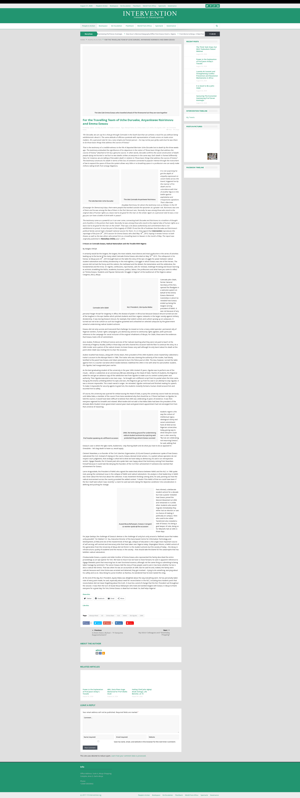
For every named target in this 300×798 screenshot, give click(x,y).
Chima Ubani (141, 128)
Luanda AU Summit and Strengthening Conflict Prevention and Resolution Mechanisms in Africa (207, 74)
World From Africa (149, 6)
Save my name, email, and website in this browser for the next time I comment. (145, 742)
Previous (98, 630)
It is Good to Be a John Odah (205, 87)
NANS (152, 128)
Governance (172, 6)
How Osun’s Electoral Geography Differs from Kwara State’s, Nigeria (125, 34)
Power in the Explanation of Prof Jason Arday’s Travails (93, 691)
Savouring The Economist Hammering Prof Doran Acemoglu (206, 98)
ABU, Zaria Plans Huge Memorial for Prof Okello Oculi (117, 691)
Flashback (137, 6)
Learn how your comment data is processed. (128, 756)
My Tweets (190, 117)
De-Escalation (125, 6)
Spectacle (162, 6)
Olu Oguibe (158, 128)
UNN (163, 128)
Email (177, 130)
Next (165, 630)
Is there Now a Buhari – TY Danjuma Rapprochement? (107, 634)
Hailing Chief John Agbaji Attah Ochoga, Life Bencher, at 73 (142, 691)
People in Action (102, 6)
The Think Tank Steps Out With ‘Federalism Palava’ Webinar (206, 49)
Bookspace (114, 6)
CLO (147, 128)
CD (136, 128)
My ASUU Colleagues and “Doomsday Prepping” (154, 633)
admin (92, 128)
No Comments (171, 128)
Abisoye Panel (129, 128)
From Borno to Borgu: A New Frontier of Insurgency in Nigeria (176, 34)
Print (170, 130)
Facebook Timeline (195, 167)
